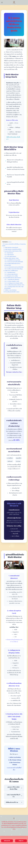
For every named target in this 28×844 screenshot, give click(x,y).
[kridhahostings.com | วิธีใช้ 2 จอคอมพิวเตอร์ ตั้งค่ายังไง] (14, 2)
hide (10, 242)
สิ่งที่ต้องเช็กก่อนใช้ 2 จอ (14, 802)
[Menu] (2, 2)
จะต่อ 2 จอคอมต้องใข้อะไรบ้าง (14, 795)
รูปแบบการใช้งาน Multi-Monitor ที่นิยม (15, 788)
